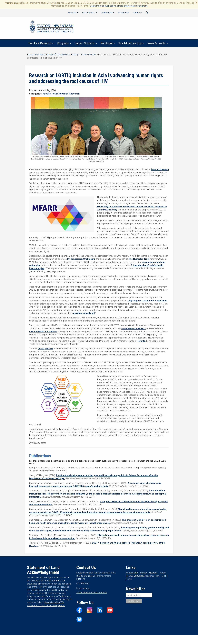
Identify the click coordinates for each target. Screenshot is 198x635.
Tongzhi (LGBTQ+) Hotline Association (147, 300)
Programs (63, 43)
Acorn (163, 572)
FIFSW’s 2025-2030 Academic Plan (142, 576)
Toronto (141, 341)
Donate (136, 12)
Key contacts (82, 588)
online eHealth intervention (43, 331)
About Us (72, 12)
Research (74, 93)
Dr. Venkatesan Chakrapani (81, 259)
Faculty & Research (40, 43)
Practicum (107, 43)
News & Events (156, 43)
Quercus (153, 572)
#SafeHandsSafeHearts (133, 328)
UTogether (123, 12)
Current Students (85, 43)
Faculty (47, 93)
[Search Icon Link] (147, 13)
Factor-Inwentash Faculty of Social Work (51, 27)
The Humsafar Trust (139, 259)
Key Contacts (89, 12)
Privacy (143, 572)
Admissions (107, 12)
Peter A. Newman (160, 169)
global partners (45, 348)
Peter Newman (60, 93)
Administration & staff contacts (91, 592)
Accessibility (132, 572)
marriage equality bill (84, 313)
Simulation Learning (130, 43)
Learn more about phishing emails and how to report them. (119, 5)
